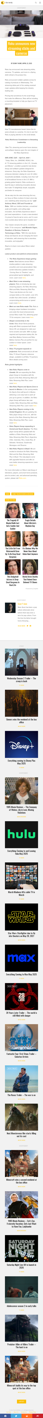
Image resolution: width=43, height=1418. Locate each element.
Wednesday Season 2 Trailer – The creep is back (21, 680)
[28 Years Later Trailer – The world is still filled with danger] (21, 996)
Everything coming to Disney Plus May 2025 (21, 762)
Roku (7, 494)
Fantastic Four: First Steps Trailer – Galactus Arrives (21, 1055)
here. (35, 406)
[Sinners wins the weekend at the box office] (21, 703)
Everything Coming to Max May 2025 (21, 974)
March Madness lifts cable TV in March (21, 893)
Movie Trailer (12, 986)
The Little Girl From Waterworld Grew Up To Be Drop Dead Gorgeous (12, 552)
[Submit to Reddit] (27, 1416)
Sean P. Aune (22, 603)
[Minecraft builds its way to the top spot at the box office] (21, 1369)
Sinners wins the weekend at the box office (21, 721)
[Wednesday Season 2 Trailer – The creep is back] (21, 662)
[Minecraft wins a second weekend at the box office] (21, 1163)
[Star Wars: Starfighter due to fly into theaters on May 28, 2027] (21, 916)
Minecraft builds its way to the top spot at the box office (21, 1387)
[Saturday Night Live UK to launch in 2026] (21, 1248)
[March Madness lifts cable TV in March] (21, 875)
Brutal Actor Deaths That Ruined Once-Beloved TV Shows (30, 579)
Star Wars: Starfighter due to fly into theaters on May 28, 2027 (21, 935)
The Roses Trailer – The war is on (21, 1095)
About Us (16, 1412)
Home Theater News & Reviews (22, 494)
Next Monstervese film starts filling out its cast (21, 1135)
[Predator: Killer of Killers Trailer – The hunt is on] (21, 1328)
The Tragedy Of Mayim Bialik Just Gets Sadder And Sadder (12, 524)
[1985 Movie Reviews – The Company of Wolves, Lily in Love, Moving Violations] (21, 790)
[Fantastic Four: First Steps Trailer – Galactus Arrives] (21, 1037)
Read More (21, 626)
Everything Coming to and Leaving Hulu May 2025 (21, 852)
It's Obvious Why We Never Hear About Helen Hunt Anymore (30, 551)
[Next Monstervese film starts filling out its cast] (21, 1117)
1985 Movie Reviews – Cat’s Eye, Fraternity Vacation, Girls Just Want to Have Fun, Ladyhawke (21, 1223)
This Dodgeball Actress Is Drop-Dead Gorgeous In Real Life (12, 580)
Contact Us (24, 1412)
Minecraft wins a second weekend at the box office (21, 1181)
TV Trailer (11, 652)
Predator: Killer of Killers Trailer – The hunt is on (21, 1346)
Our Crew (8, 1412)
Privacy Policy (32, 1412)
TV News (21, 685)
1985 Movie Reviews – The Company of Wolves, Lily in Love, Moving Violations (21, 809)
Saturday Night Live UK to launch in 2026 (21, 1266)
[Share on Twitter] (16, 1416)
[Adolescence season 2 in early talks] (21, 1289)
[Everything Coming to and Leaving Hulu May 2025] (21, 834)
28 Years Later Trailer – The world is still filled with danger (21, 1014)
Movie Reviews (21, 817)
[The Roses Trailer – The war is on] (21, 1078)
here (24, 278)
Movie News (21, 726)
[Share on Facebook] (5, 1416)
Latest (21, 1402)
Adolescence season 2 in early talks (21, 1306)
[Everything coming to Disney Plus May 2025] (21, 744)
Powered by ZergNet (32, 588)
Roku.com (22, 478)
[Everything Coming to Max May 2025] (21, 958)
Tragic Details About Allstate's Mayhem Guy (30, 523)
